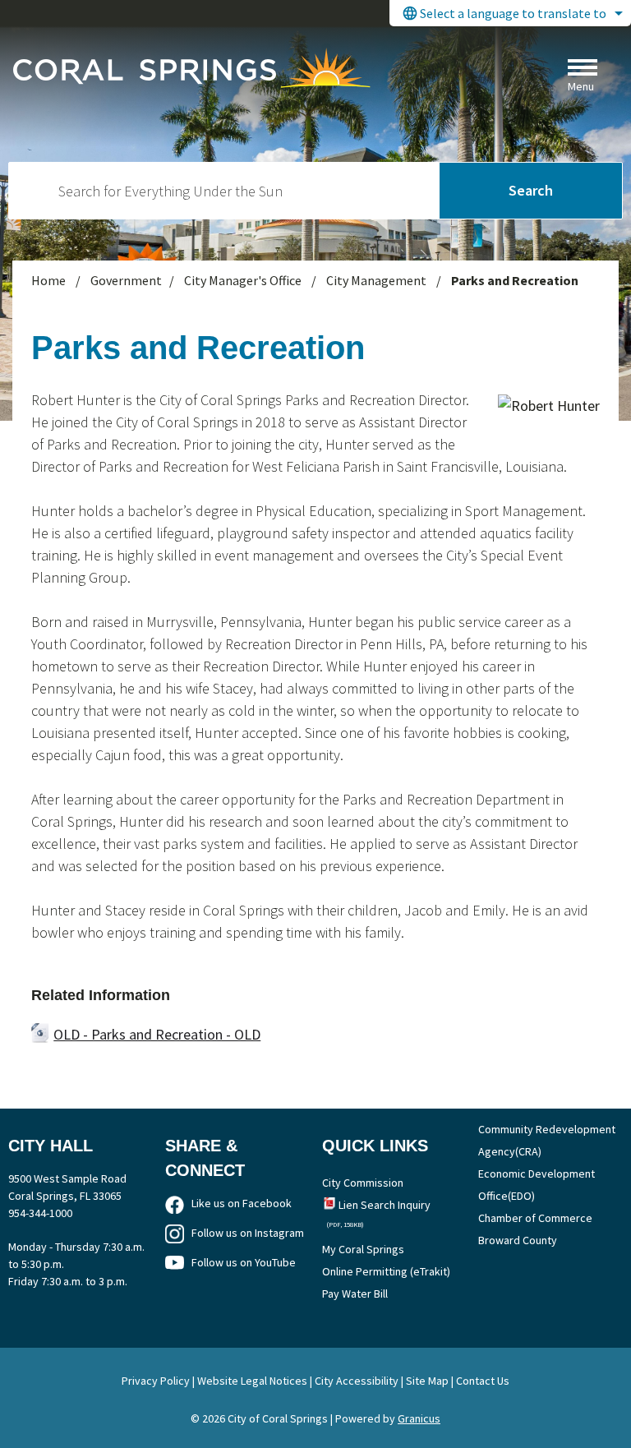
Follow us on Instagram (247, 1232)
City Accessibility (356, 1380)
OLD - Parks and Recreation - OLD (156, 1034)
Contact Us (482, 1380)
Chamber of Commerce (535, 1218)
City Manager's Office (244, 280)
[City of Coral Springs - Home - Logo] (191, 67)
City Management (377, 280)
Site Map (427, 1380)
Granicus (419, 1418)
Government (126, 280)
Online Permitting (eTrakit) (386, 1271)
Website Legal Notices (252, 1380)
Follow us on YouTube (243, 1262)
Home (48, 280)
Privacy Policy (156, 1380)
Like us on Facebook (241, 1203)
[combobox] (510, 13)
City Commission (362, 1182)
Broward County (517, 1240)
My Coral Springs (363, 1249)
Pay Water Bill (355, 1293)
